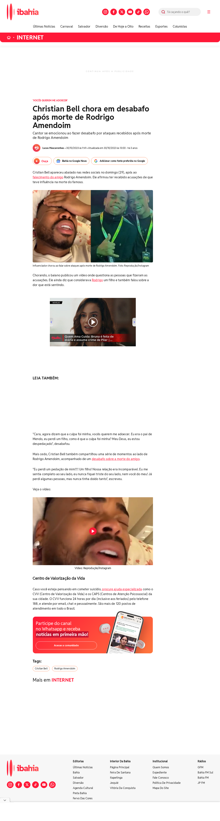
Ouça (44, 161)
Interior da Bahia (120, 761)
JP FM (201, 783)
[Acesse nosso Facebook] (113, 12)
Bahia (76, 772)
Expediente (160, 772)
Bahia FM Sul (205, 772)
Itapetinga (116, 777)
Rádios (202, 761)
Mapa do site (161, 788)
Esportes (161, 26)
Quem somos (161, 767)
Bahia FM (203, 777)
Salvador (84, 26)
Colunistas (180, 26)
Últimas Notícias (44, 26)
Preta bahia (80, 793)
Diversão (102, 26)
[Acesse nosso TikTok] (138, 12)
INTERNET (30, 37)
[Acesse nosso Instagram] (105, 12)
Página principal (119, 767)
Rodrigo (97, 280)
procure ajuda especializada (122, 589)
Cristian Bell (41, 668)
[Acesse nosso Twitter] (122, 12)
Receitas (144, 26)
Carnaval (66, 26)
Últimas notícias (83, 767)
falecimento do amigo (48, 177)
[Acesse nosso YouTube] (130, 12)
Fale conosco (161, 777)
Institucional (160, 761)
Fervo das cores (82, 798)
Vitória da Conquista (122, 788)
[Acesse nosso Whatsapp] (146, 12)
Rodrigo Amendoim (64, 668)
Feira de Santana (120, 772)
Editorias (78, 761)
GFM (200, 767)
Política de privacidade (167, 783)
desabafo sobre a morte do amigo (116, 459)
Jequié (114, 783)
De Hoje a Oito (123, 26)
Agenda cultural (83, 788)
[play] (93, 531)
